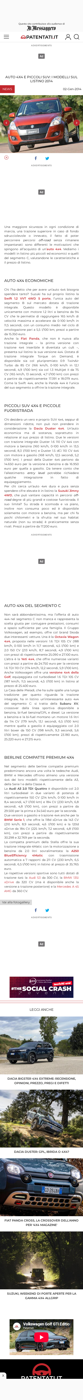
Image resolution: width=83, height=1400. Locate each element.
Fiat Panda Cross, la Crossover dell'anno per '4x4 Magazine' (41, 1223)
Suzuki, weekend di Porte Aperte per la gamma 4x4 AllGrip (41, 1296)
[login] (68, 37)
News (7, 89)
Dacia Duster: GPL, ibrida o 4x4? (41, 1152)
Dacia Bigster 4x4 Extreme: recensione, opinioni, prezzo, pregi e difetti (41, 1081)
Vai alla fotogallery (16, 902)
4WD (8, 495)
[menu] (6, 37)
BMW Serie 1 (14, 820)
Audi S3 (35, 878)
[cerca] (78, 37)
